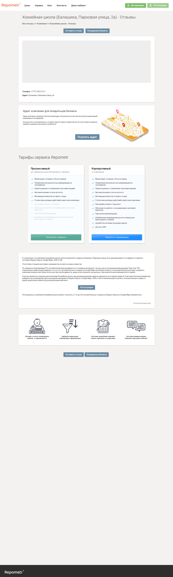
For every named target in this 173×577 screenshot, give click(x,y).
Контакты (62, 5)
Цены (27, 5)
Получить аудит (87, 137)
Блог (49, 5)
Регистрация (160, 5)
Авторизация (137, 5)
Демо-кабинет (78, 5)
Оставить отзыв (73, 31)
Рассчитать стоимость (56, 237)
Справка (39, 5)
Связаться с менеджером (117, 237)
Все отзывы (28, 23)
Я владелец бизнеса (97, 31)
